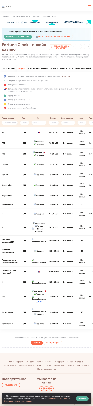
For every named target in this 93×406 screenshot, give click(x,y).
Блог (39, 365)
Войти (37, 343)
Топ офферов (58, 362)
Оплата (53, 118)
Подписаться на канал (17, 37)
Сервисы (70, 365)
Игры (13, 16)
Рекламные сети (43, 362)
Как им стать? (66, 76)
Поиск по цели (8, 118)
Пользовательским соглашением (18, 401)
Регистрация (52, 343)
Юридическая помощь (46, 369)
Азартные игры (23, 16)
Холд (81, 118)
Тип (23, 118)
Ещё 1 (40, 302)
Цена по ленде (67, 118)
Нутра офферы (10, 365)
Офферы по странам (75, 362)
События (47, 365)
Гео (38, 118)
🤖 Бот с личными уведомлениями (53, 37)
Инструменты (83, 365)
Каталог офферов (16, 362)
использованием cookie (59, 398)
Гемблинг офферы (26, 365)
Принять (82, 398)
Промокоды (59, 365)
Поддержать (11, 385)
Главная (5, 16)
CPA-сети (30, 362)
